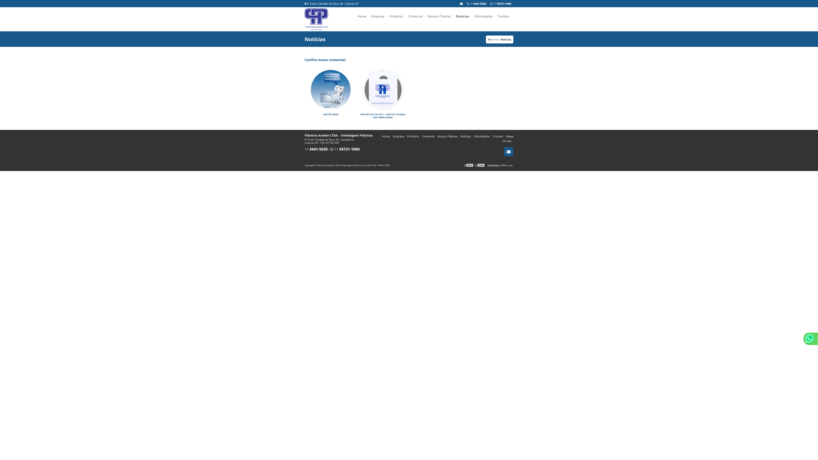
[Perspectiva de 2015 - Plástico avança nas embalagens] (383, 89)
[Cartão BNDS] (330, 89)
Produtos (396, 16)
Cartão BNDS (330, 114)
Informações (483, 16)
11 (502, 4)
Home (361, 16)
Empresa (378, 16)
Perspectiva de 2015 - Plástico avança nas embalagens (382, 116)
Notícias (462, 16)
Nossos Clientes (439, 16)
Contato (503, 16)
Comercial (415, 16)
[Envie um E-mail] (461, 4)
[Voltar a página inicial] (316, 19)
